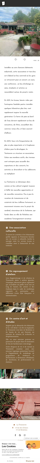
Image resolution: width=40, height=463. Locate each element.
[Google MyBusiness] (20, 435)
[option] (20, 31)
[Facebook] (15, 435)
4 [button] (38, 60)
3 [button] (37, 60)
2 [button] (35, 60)
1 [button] (34, 60)
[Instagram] (25, 435)
